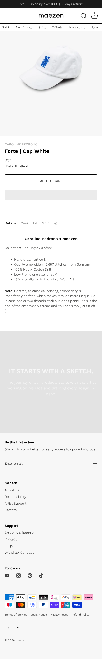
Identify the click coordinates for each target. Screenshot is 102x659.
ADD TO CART (51, 181)
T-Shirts (57, 27)
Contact (11, 539)
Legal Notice (39, 614)
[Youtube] (7, 575)
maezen (21, 640)
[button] (51, 195)
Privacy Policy (59, 614)
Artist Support (15, 503)
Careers (11, 510)
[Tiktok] (41, 575)
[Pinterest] (30, 575)
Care (24, 223)
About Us (12, 490)
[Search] (84, 16)
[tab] (13, 223)
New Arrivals (24, 27)
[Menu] (7, 16)
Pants (95, 27)
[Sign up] (95, 463)
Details (10, 223)
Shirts (42, 27)
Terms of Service (16, 614)
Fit (35, 223)
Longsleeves (77, 27)
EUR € (9, 628)
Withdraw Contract (19, 552)
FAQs (9, 546)
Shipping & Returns (19, 532)
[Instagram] (18, 575)
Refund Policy (80, 614)
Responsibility (15, 497)
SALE (5, 27)
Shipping (49, 223)
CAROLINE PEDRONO (21, 144)
